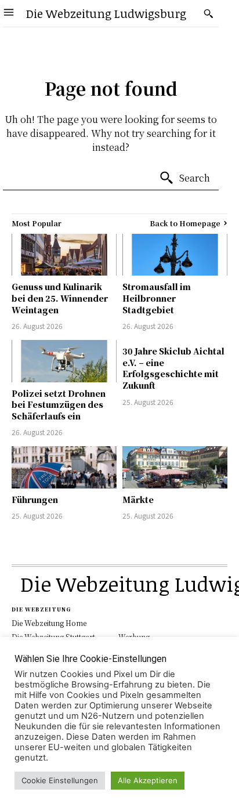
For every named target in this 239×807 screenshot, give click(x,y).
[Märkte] (174, 467)
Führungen (35, 499)
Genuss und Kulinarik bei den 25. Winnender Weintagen (60, 298)
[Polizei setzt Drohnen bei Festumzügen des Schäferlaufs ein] (64, 361)
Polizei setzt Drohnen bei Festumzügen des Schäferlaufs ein (59, 405)
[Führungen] (64, 467)
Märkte (138, 499)
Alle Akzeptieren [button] (148, 780)
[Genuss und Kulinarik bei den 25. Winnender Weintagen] (64, 255)
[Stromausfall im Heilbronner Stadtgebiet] (174, 255)
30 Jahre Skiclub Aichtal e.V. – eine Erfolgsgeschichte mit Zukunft (173, 368)
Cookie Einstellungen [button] (59, 780)
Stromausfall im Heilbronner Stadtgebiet (156, 298)
